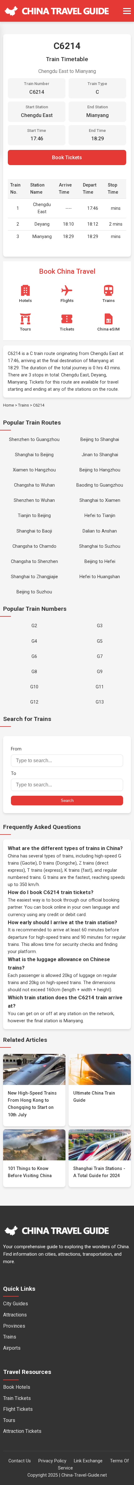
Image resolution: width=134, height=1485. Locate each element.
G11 (100, 687)
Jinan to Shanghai (100, 454)
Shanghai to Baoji (34, 531)
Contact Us (19, 1461)
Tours (9, 1420)
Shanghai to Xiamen (99, 500)
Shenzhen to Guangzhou (34, 439)
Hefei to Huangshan (99, 576)
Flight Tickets (18, 1409)
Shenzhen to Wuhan (34, 500)
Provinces (14, 1326)
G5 (100, 641)
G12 (34, 702)
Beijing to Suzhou (34, 592)
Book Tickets (67, 157)
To (13, 773)
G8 (34, 671)
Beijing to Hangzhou (99, 470)
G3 (100, 625)
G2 (34, 625)
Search (67, 800)
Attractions (15, 1315)
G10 (34, 687)
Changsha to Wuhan (34, 485)
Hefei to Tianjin (99, 515)
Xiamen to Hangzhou (34, 470)
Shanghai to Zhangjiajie (34, 576)
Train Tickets (17, 1398)
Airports (12, 1348)
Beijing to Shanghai (99, 439)
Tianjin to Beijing (34, 515)
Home (8, 405)
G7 (100, 656)
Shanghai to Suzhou (99, 546)
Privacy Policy (52, 1461)
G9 (100, 671)
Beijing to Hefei (99, 561)
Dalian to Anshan (100, 531)
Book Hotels (16, 1387)
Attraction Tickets (22, 1431)
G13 (100, 702)
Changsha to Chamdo (34, 546)
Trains (23, 405)
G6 (34, 656)
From (16, 749)
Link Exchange (88, 1461)
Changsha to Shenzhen (34, 561)
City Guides (15, 1304)
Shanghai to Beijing (34, 454)
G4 (34, 641)
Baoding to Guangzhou (99, 485)
